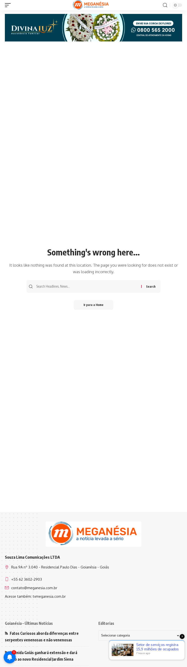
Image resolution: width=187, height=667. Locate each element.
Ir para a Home (93, 305)
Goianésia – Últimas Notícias (29, 623)
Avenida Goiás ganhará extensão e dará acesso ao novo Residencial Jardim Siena (41, 656)
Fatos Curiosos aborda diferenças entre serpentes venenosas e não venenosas (42, 636)
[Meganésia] (91, 5)
